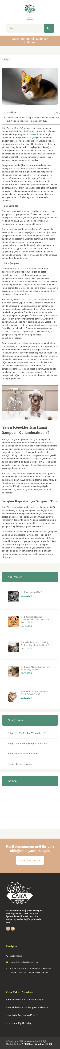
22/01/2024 (26, 626)
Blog (6, 59)
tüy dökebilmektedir (28, 134)
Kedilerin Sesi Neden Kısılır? (23, 753)
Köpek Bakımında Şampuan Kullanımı (28, 743)
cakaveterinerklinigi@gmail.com (24, 962)
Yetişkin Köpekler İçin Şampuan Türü (29, 121)
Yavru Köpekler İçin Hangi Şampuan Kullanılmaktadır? (32, 117)
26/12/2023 (26, 698)
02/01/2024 (26, 673)
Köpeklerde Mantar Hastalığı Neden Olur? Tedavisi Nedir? (35, 643)
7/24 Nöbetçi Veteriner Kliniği (37, 1044)
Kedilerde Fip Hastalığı (20, 764)
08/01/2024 (26, 648)
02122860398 (16, 956)
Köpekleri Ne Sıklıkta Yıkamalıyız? (26, 733)
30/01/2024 (26, 596)
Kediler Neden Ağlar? (31, 592)
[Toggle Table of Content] (56, 113)
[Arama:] (30, 28)
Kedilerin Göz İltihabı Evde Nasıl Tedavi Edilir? (34, 693)
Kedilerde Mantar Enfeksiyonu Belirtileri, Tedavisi (35, 668)
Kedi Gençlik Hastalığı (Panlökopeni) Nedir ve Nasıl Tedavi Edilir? (35, 620)
